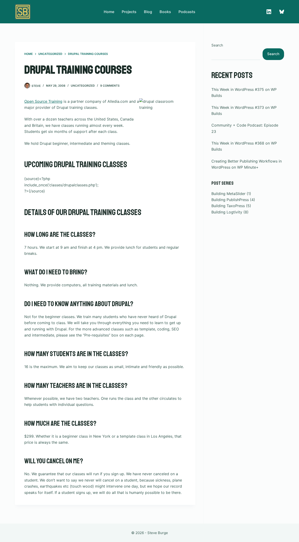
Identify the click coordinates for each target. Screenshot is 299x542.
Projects (129, 11)
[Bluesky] (281, 11)
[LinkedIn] (269, 11)
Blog (148, 11)
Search (217, 45)
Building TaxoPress (228, 205)
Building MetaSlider (228, 193)
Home (109, 11)
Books (165, 11)
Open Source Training (43, 101)
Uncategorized (83, 85)
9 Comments (110, 85)
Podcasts (186, 11)
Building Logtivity (226, 212)
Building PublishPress (230, 199)
